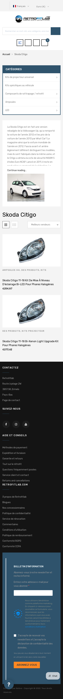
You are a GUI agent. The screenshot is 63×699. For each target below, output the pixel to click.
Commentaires (10, 524)
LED (7, 110)
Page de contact (11, 400)
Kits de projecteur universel (19, 77)
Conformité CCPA (11, 546)
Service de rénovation (13, 519)
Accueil (6, 54)
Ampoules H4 (11, 270)
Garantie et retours (12, 458)
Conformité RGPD (11, 541)
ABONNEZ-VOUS (27, 664)
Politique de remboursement (17, 535)
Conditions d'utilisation (14, 530)
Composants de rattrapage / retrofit (24, 93)
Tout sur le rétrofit (12, 464)
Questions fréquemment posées (19, 469)
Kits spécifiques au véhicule (19, 85)
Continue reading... (16, 170)
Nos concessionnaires (13, 508)
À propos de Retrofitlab (14, 496)
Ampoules (10, 102)
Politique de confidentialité (16, 513)
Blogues (6, 502)
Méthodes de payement (14, 447)
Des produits (30, 270)
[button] (21, 6)
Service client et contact (15, 475)
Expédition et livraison (14, 453)
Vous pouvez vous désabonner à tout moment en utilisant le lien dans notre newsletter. (32, 655)
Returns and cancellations (16, 480)
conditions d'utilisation (35, 627)
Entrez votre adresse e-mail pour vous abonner (31, 584)
